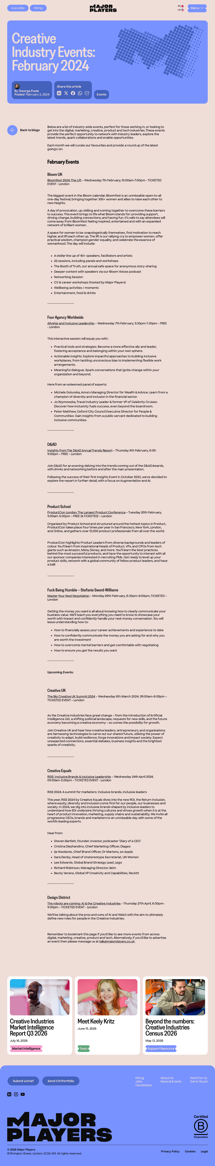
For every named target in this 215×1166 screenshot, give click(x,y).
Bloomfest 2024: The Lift (64, 180)
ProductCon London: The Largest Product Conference (86, 512)
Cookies (190, 1151)
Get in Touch (199, 1081)
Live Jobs (18, 8)
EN (179, 6)
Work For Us (198, 1078)
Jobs (138, 1081)
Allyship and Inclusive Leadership (70, 323)
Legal (204, 1151)
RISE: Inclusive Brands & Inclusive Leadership (79, 776)
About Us (167, 1078)
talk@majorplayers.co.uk (117, 941)
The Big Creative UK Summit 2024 (71, 696)
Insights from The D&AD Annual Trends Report (80, 450)
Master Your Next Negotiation (68, 596)
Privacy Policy (170, 1151)
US (179, 10)
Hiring (38, 8)
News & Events (171, 1081)
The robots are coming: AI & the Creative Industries (84, 903)
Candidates (143, 1085)
